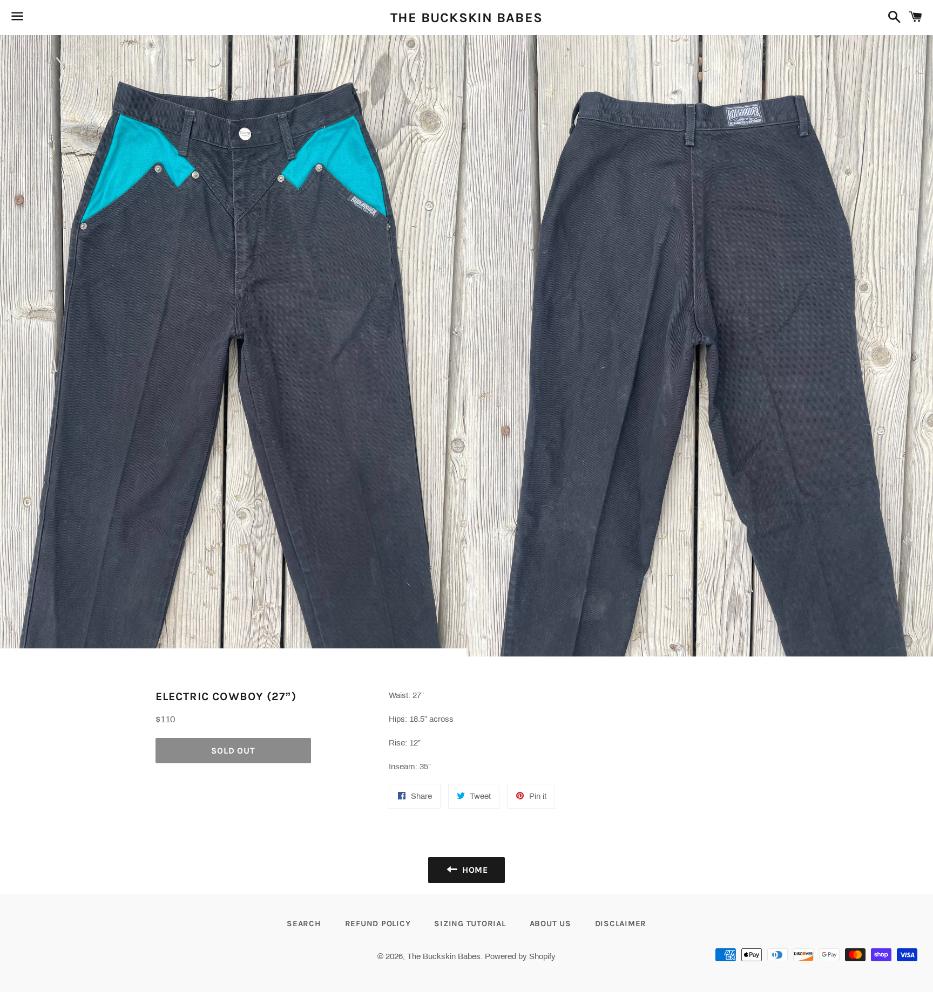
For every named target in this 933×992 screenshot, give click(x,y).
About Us (550, 923)
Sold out (233, 750)
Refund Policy (378, 923)
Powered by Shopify (520, 956)
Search (304, 923)
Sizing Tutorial (469, 923)
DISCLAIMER (621, 923)
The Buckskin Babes (466, 17)
